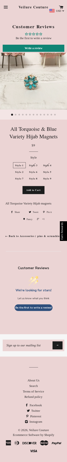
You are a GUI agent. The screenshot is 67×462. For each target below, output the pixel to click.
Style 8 (33, 178)
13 (55, 115)
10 (44, 115)
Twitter (35, 410)
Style (33, 157)
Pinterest (35, 416)
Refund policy (33, 397)
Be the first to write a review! (33, 307)
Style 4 (47, 165)
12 (51, 115)
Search (33, 386)
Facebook (35, 405)
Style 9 (47, 178)
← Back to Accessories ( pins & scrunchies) (33, 236)
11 (48, 115)
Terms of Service (33, 391)
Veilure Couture (34, 7)
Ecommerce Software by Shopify (33, 435)
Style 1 (19, 165)
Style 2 (19, 172)
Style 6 (33, 172)
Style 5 (47, 172)
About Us (33, 380)
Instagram (35, 421)
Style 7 (19, 178)
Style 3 (33, 165)
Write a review (34, 48)
